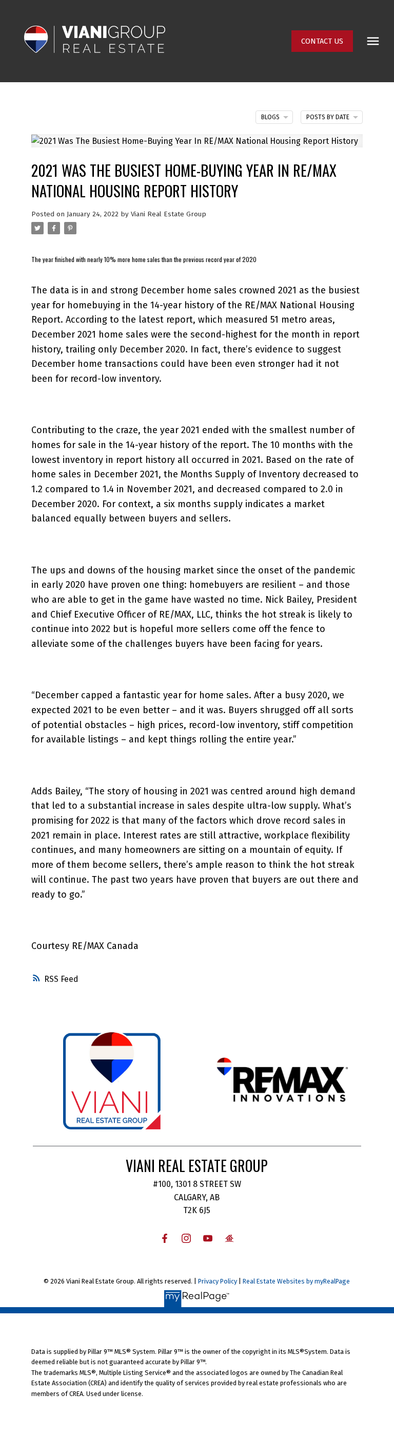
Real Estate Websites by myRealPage (296, 1281)
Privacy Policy (217, 1281)
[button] (322, 41)
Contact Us (322, 41)
